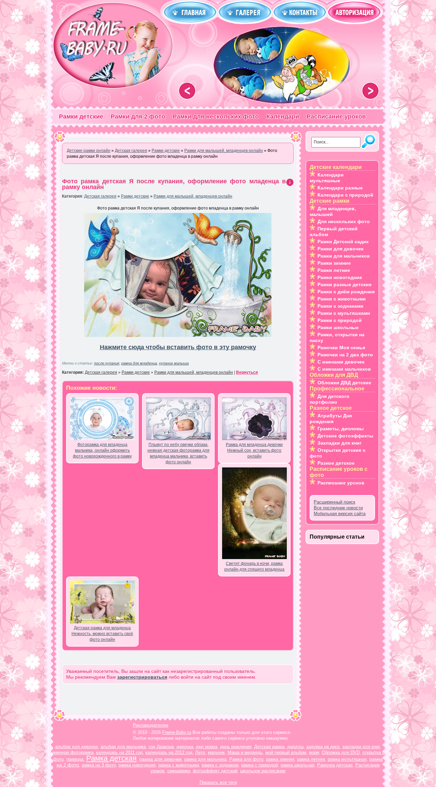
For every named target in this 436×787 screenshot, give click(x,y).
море (314, 752)
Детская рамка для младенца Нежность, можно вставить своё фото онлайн (102, 634)
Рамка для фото (246, 759)
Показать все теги (218, 782)
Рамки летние (333, 270)
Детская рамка (269, 746)
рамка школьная (297, 765)
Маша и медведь (245, 752)
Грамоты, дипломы (340, 428)
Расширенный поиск (334, 502)
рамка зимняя (280, 759)
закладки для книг (360, 746)
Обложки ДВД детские (344, 382)
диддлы (295, 746)
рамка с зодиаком (220, 765)
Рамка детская (111, 758)
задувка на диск (323, 746)
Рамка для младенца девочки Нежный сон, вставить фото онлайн (254, 450)
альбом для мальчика (123, 746)
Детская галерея (100, 196)
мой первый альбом (285, 752)
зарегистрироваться (142, 677)
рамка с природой (259, 765)
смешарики (178, 770)
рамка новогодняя (137, 765)
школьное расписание (262, 770)
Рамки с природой (339, 320)
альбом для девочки (76, 746)
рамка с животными (178, 765)
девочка (184, 746)
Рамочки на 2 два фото (345, 354)
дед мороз (206, 746)
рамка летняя (311, 759)
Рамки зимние (334, 263)
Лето (200, 752)
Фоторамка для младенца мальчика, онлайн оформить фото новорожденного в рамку (102, 450)
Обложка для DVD (341, 752)
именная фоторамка (72, 752)
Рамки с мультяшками (343, 313)
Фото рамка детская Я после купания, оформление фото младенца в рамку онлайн (174, 184)
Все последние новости (338, 507)
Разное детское (336, 463)
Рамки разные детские (344, 284)
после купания (106, 363)
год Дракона (161, 746)
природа (74, 759)
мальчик (216, 752)
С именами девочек (340, 362)
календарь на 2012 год (168, 752)
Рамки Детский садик (343, 241)
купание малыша (174, 363)
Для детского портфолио (329, 399)
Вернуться (247, 372)
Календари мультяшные (327, 177)
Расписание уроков (336, 116)
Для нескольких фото (343, 221)
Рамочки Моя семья (341, 347)
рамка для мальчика (205, 759)
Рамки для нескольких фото (216, 116)
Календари (282, 116)
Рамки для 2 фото (138, 116)
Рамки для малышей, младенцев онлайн (193, 196)
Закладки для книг (339, 443)
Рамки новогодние (339, 277)
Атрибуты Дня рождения (331, 418)
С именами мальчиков (344, 369)
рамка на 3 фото (99, 765)
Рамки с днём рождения (346, 291)
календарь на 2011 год (119, 752)
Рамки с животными (341, 299)
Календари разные (340, 187)
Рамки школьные (338, 327)
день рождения (235, 746)
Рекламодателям (150, 725)
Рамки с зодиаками (340, 306)
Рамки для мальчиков (343, 256)
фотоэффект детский (215, 770)
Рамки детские (81, 116)
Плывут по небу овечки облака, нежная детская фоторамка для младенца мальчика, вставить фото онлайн (178, 453)
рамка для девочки (160, 759)
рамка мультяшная (347, 759)
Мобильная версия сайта (339, 513)
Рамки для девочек (340, 248)
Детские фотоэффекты (345, 435)
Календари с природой (345, 195)
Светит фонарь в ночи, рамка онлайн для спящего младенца (254, 566)
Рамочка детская (335, 765)
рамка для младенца (139, 363)
